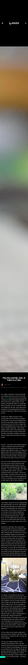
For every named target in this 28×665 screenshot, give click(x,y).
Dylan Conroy (7, 384)
